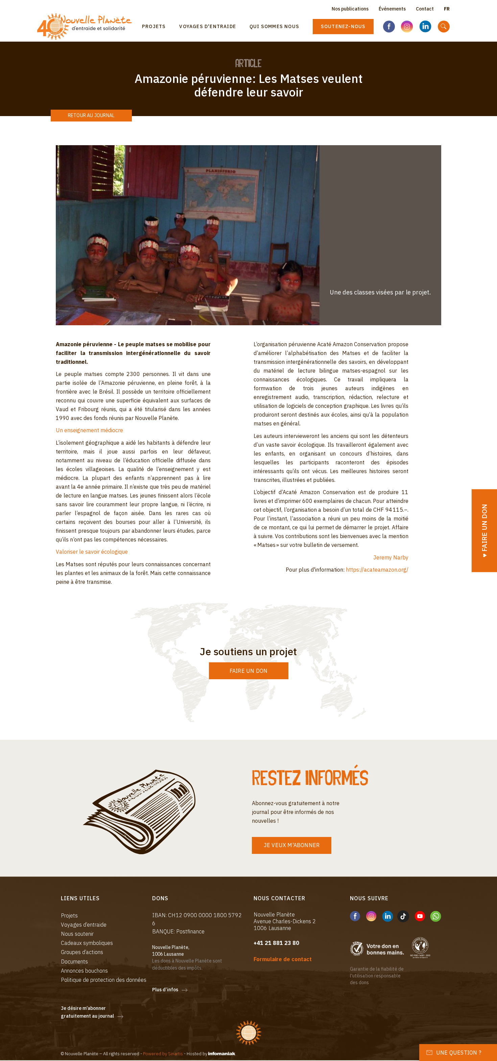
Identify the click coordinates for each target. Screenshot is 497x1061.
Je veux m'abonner (292, 845)
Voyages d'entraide (207, 26)
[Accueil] (87, 26)
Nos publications (350, 9)
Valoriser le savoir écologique (92, 551)
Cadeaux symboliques (87, 943)
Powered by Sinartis (163, 1054)
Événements (392, 9)
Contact (425, 9)
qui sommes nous (274, 26)
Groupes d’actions (82, 952)
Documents (74, 961)
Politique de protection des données (103, 979)
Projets (154, 26)
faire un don (248, 670)
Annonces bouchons (84, 970)
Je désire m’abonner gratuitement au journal (87, 1012)
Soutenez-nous (343, 26)
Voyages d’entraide (83, 924)
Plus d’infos (165, 990)
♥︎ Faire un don (484, 530)
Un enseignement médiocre (89, 430)
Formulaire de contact (283, 959)
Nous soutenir (77, 933)
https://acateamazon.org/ (377, 569)
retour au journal (91, 115)
